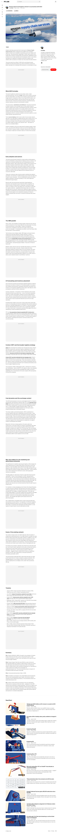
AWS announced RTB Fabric (19, 603)
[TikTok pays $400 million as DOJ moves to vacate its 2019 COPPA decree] (15, 708)
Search (20, 1)
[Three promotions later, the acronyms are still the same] (15, 783)
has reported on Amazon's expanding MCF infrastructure (22, 312)
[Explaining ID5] (15, 745)
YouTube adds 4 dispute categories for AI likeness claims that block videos (41, 804)
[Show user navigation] (56, 2)
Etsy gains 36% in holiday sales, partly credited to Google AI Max (41, 717)
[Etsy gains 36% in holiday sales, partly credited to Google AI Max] (15, 720)
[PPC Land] (6, 1)
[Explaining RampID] (15, 733)
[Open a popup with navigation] (2, 2)
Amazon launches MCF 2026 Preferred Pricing (25, 606)
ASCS (7, 347)
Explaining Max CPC (32, 754)
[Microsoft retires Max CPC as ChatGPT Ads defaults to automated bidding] (15, 770)
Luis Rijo (43, 50)
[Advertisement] (21, 79)
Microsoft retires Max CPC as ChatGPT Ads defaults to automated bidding (40, 767)
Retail (7, 47)
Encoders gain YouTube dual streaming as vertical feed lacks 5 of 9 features (40, 817)
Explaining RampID (31, 729)
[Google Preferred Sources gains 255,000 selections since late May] (15, 795)
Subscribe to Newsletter (45, 66)
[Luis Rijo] (7, 7)
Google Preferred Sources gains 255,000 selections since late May (41, 792)
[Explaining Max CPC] (15, 758)
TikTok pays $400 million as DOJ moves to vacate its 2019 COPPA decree (41, 704)
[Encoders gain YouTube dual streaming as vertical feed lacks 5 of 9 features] (15, 820)
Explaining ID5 (30, 741)
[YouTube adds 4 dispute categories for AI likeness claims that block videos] (15, 808)
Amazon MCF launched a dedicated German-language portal (18, 357)
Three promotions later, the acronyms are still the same (40, 779)
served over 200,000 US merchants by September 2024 (22, 353)
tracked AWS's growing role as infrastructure (21, 238)
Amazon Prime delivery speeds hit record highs (22, 594)
